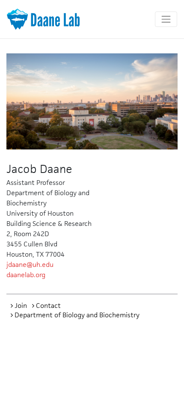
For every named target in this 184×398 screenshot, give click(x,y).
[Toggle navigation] (166, 19)
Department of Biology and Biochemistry (77, 314)
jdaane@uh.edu (29, 264)
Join (21, 305)
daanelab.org (25, 274)
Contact (48, 305)
